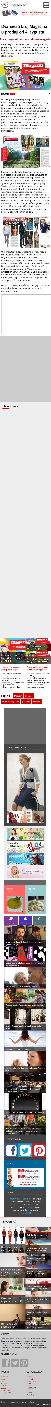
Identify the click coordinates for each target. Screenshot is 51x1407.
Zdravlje (4, 1383)
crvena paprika (20, 1210)
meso (22, 1207)
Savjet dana (31, 1383)
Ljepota (4, 1381)
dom (28, 1202)
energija (37, 1198)
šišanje (26, 1198)
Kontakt (29, 1393)
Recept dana (31, 1381)
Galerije (29, 1377)
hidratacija (26, 1204)
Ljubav (3, 1388)
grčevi (29, 1207)
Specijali (29, 1379)
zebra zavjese (17, 1201)
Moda (3, 1379)
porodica (26, 701)
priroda (34, 1210)
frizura (36, 1204)
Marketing (30, 1395)
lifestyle (36, 701)
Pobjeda (28, 696)
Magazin (18, 696)
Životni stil (4, 1377)
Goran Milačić (45, 1404)
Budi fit (3, 1386)
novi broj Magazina (10, 701)
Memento (15, 1198)
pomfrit (14, 1207)
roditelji (37, 1207)
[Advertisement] (25, 352)
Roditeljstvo (5, 1390)
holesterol (25, 1212)
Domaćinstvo (6, 1392)
